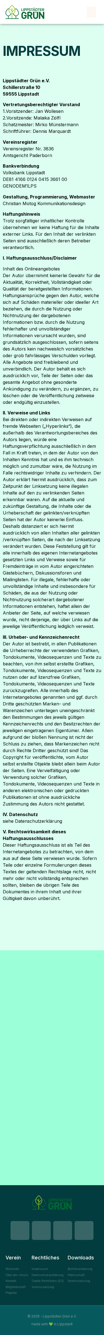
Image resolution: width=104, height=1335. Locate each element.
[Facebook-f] (20, 1230)
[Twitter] (84, 1230)
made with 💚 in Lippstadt (52, 1324)
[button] (91, 12)
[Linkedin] (41, 1230)
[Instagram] (62, 1230)
